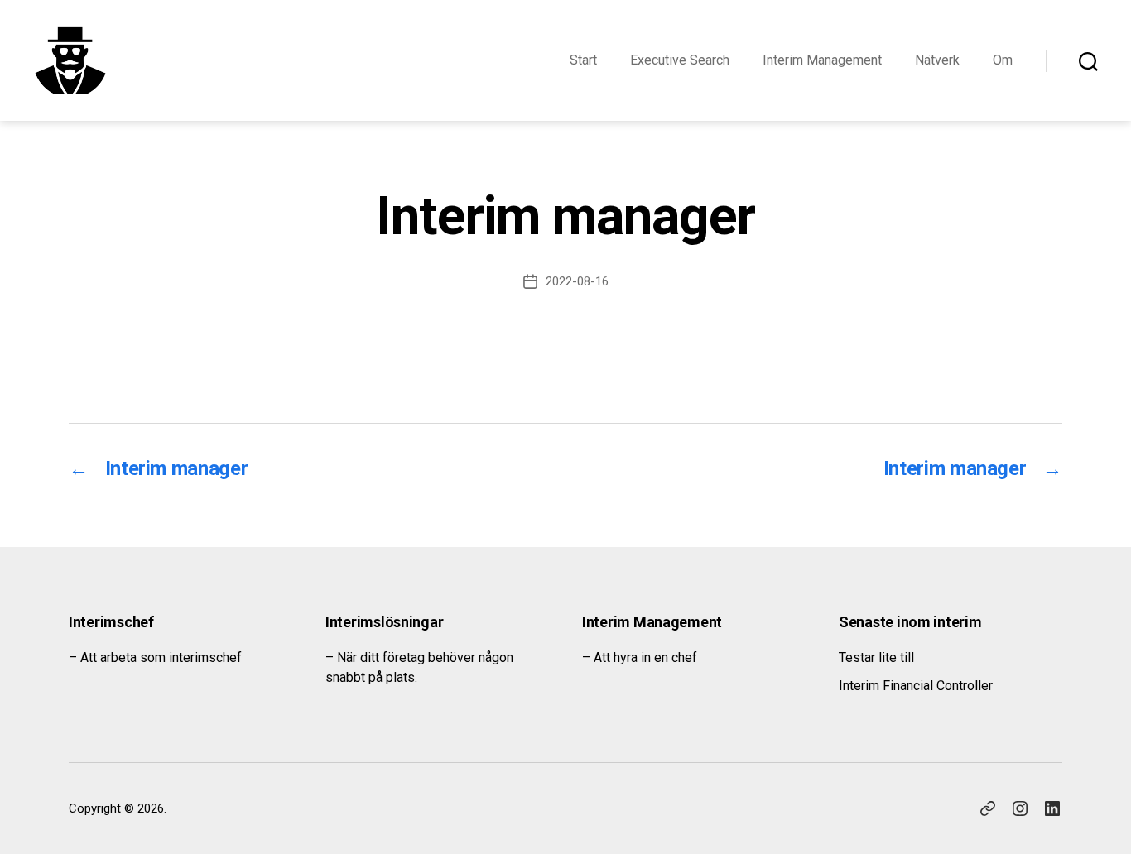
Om (1003, 60)
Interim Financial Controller (916, 685)
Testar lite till (876, 657)
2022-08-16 (577, 281)
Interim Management (822, 60)
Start (583, 60)
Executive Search (679, 60)
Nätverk (937, 60)
